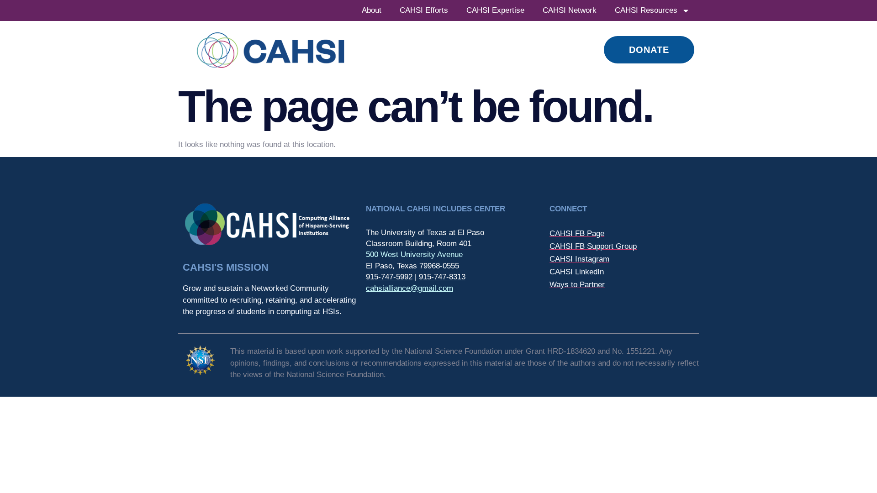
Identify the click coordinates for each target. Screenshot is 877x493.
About (371, 10)
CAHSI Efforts (424, 10)
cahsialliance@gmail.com (409, 288)
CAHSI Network (570, 10)
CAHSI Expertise (495, 10)
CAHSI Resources (646, 10)
